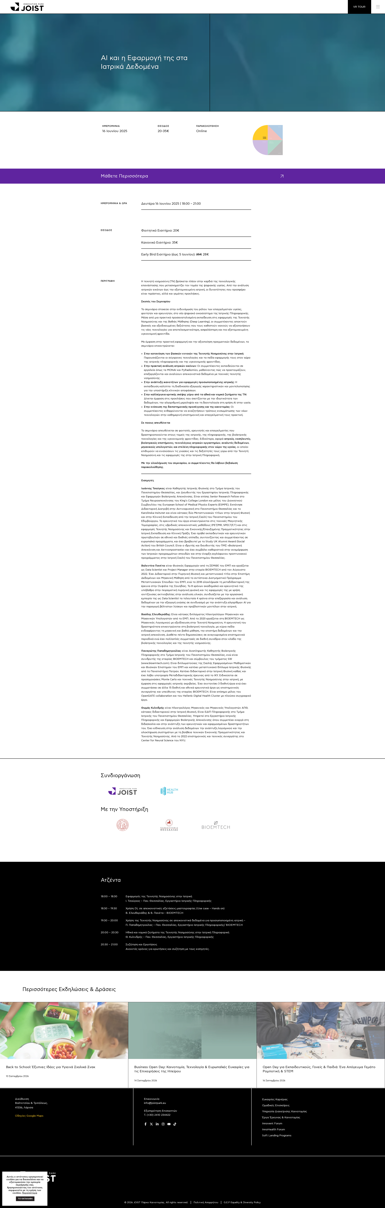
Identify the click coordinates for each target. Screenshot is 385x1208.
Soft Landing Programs (276, 1135)
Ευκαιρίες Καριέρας (275, 1099)
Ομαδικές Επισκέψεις (276, 1105)
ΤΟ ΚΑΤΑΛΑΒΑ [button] (25, 1199)
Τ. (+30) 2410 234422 (157, 1115)
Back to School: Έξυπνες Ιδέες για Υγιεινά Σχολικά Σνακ (50, 1067)
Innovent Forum (272, 1123)
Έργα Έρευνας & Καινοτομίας (281, 1117)
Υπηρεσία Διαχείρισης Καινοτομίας (284, 1111)
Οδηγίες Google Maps (29, 1116)
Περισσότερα (29, 1193)
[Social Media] (145, 1124)
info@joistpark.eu (155, 1103)
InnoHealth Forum (273, 1129)
